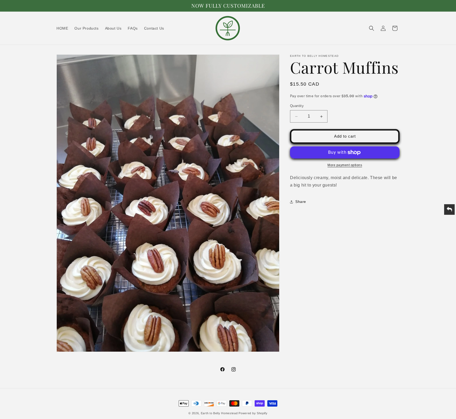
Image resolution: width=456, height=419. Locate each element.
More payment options (344, 165)
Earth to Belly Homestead (219, 413)
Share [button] (300, 201)
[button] (371, 28)
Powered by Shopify (253, 413)
